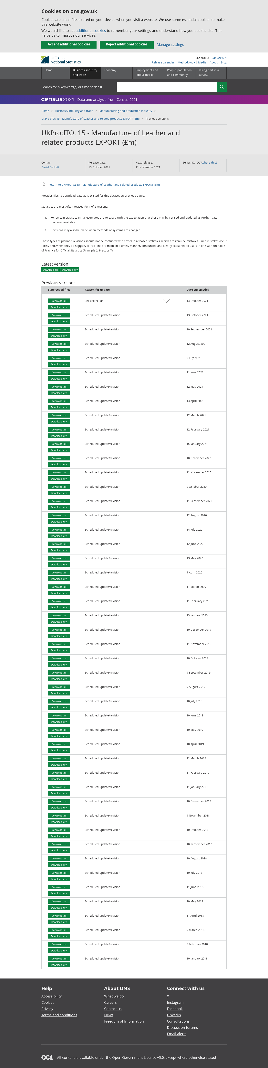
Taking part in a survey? (209, 72)
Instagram (175, 1002)
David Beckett (50, 167)
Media (202, 62)
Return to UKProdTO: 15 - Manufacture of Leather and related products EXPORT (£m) (104, 184)
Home (48, 70)
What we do (114, 996)
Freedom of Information (124, 1021)
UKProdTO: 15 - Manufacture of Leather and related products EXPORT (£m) (90, 118)
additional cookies (91, 30)
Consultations (178, 1021)
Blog (224, 62)
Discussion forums (182, 1027)
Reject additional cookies (126, 44)
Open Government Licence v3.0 (138, 1057)
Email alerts (176, 1033)
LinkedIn (174, 1015)
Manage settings (170, 44)
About (214, 62)
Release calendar (163, 62)
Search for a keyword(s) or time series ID (72, 87)
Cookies (47, 1002)
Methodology (186, 62)
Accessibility (51, 996)
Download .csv (70, 269)
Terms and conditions (59, 1015)
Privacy (47, 1008)
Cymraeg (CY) (219, 57)
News (108, 1015)
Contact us (113, 1008)
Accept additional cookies (69, 44)
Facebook (175, 1008)
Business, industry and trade (74, 111)
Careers (110, 1002)
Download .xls (50, 269)
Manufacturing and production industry (125, 111)
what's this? (209, 162)
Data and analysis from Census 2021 (107, 99)
